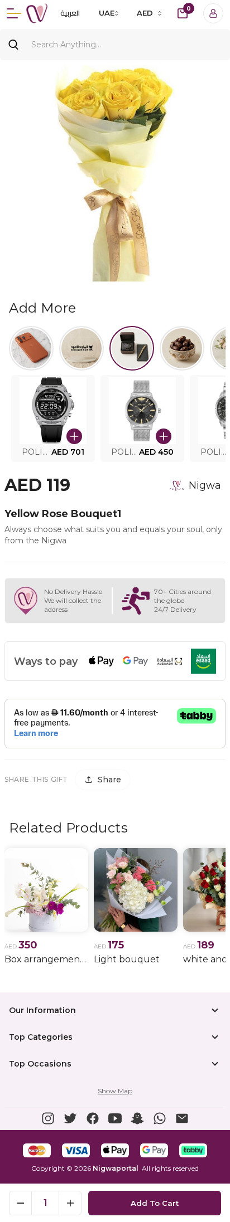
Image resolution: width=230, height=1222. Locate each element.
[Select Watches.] (131, 348)
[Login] (213, 13)
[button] (53, 418)
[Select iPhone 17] (31, 348)
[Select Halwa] (182, 348)
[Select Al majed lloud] (81, 348)
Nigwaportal (115, 1168)
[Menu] (14, 13)
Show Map (115, 1091)
